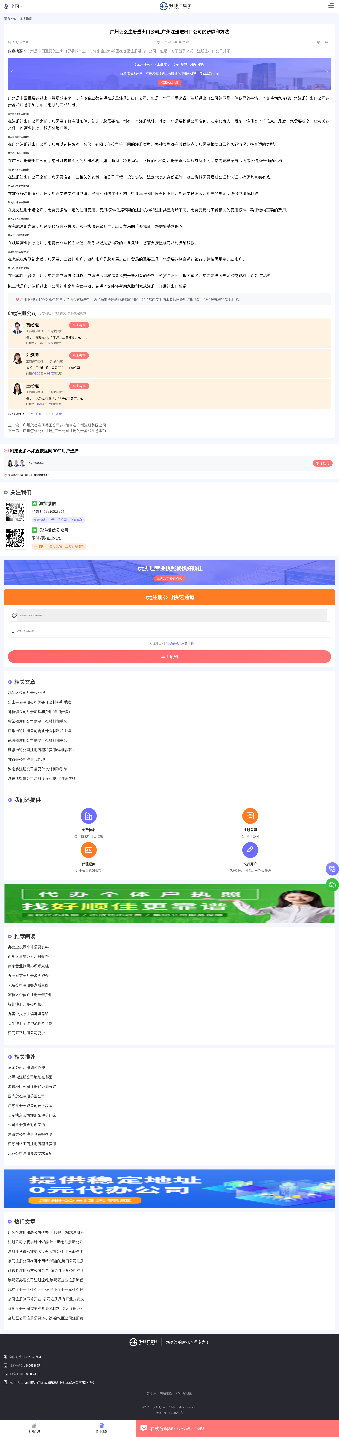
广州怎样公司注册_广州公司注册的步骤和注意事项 (64, 431)
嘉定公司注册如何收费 (26, 1068)
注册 (39, 414)
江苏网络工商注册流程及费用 (32, 1144)
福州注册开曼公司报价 (26, 1004)
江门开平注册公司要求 (26, 1033)
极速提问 (322, 463)
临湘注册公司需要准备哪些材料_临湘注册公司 (46, 1309)
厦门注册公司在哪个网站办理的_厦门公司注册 (46, 1261)
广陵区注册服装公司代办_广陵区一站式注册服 (46, 1232)
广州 (30, 414)
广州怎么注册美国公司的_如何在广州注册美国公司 (64, 425)
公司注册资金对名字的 (26, 1125)
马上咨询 (79, 325)
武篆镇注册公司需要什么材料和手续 (37, 740)
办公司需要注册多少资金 (28, 976)
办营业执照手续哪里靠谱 (28, 1014)
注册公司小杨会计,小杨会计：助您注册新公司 (45, 1242)
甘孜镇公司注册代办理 (26, 759)
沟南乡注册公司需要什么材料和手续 (37, 769)
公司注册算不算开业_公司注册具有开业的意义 (46, 1299)
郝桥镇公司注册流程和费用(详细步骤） (40, 712)
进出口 (48, 414)
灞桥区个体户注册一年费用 (30, 995)
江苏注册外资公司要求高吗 (30, 1106)
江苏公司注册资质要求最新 (30, 1153)
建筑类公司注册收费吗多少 (30, 1134)
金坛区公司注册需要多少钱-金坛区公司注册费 (45, 1318)
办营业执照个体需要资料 (28, 947)
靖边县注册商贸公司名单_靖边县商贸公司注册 (46, 1270)
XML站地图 (184, 1393)
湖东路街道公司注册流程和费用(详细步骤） (44, 778)
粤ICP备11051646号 (169, 1413)
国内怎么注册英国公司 (26, 1096)
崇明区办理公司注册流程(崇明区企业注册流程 (45, 1280)
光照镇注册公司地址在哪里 (30, 1077)
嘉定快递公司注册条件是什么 (32, 1115)
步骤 (59, 414)
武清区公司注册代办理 (26, 693)
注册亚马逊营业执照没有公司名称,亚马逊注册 (45, 1251)
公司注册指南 (22, 18)
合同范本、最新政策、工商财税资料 (59, 546)
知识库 (152, 1393)
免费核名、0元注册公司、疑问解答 (58, 520)
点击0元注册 (169, 82)
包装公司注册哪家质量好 (28, 985)
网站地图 (166, 1393)
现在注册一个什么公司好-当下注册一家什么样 (45, 1289)
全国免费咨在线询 (169, 578)
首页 (7, 18)
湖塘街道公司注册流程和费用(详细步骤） (42, 750)
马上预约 (169, 656)
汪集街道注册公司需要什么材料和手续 (39, 731)
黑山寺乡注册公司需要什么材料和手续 (39, 702)
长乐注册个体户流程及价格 (30, 1023)
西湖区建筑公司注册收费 (28, 957)
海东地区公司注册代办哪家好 (32, 1087)
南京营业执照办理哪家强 (28, 966)
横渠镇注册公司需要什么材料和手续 (37, 721)
